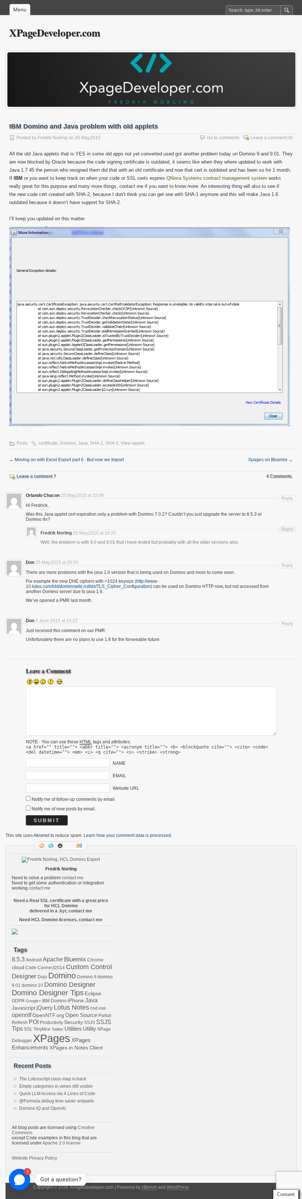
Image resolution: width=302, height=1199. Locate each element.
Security (73, 1022)
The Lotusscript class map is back (52, 1078)
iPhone (76, 1000)
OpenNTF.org (48, 1015)
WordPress (178, 1187)
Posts (22, 443)
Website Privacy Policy (34, 1158)
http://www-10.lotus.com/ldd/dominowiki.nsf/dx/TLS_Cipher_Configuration (92, 584)
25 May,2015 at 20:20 (56, 562)
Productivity (51, 1022)
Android (34, 960)
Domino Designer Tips (48, 993)
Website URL (126, 788)
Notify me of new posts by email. (64, 808)
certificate (48, 443)
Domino (68, 443)
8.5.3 (18, 959)
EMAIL (119, 775)
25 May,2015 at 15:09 (82, 495)
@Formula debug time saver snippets (56, 1101)
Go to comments (223, 137)
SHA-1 (96, 443)
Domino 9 (86, 976)
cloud (18, 967)
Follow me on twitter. (51, 845)
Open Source (81, 1015)
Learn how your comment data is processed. (128, 835)
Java (83, 443)
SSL (28, 1029)
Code (30, 967)
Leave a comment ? (36, 476)
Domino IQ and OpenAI (42, 1108)
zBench (149, 1187)
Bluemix (75, 959)
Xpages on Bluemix (270, 459)
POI (34, 1022)
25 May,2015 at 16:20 (94, 533)
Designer (24, 976)
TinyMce (42, 1029)
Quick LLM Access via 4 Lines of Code (57, 1093)
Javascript (23, 1008)
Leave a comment (268, 137)
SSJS (89, 1022)
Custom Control (89, 967)
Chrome (95, 960)
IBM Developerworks (79, 845)
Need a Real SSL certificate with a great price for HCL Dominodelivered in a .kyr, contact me (61, 906)
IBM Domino (54, 1000)
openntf (21, 1015)
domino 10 (32, 985)
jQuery (44, 1008)
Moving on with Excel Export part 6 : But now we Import (66, 459)
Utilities (73, 1029)
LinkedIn (70, 845)
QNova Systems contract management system (216, 178)
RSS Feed (42, 845)
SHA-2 (112, 443)
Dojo (42, 976)
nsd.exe (98, 1008)
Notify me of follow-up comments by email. (74, 799)
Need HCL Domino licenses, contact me (60, 919)
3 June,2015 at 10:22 (56, 620)
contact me (73, 877)
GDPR (18, 1000)
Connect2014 (51, 967)
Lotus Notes (71, 1007)
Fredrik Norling (52, 137)
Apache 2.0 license (61, 1143)
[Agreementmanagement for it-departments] (15, 933)
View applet (132, 443)
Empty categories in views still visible (56, 1086)
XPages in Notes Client (76, 1048)
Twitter (57, 1029)
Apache (53, 959)
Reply (287, 498)
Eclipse (93, 993)
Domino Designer (69, 984)
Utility (89, 1029)
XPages (51, 1038)
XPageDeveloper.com (54, 32)
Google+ (60, 845)
